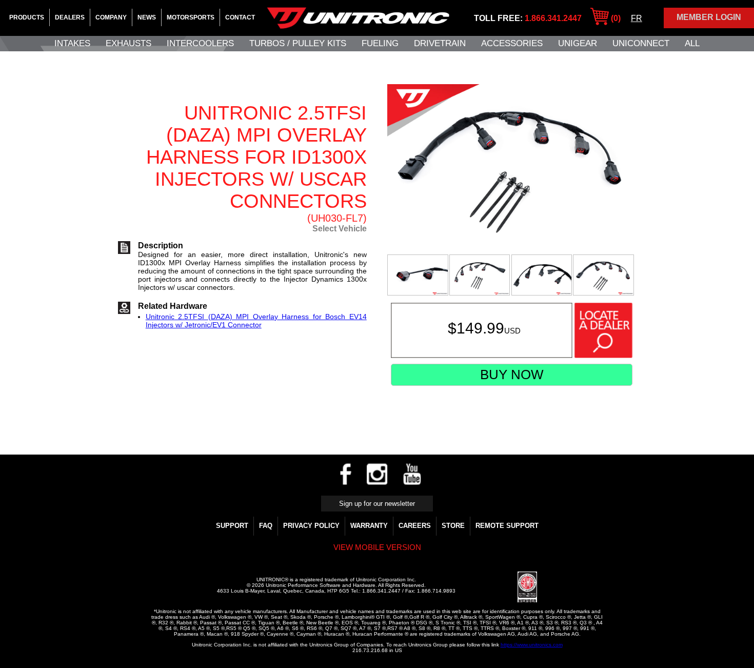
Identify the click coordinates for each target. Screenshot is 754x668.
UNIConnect (640, 43)
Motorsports (190, 17)
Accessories (512, 43)
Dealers (70, 17)
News (146, 17)
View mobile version (377, 547)
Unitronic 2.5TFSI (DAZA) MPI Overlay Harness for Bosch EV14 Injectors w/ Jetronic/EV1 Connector (256, 320)
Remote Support (507, 525)
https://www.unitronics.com (532, 644)
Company (111, 17)
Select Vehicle (339, 228)
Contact (240, 17)
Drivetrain (440, 43)
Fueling (380, 43)
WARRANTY (369, 525)
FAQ (265, 525)
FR (636, 18)
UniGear (577, 43)
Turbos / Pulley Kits (297, 43)
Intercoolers (200, 43)
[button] (492, 587)
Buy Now (512, 374)
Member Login (709, 17)
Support (232, 525)
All (692, 43)
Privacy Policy (311, 525)
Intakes (72, 43)
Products (26, 17)
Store (453, 525)
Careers (415, 525)
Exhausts (128, 43)
